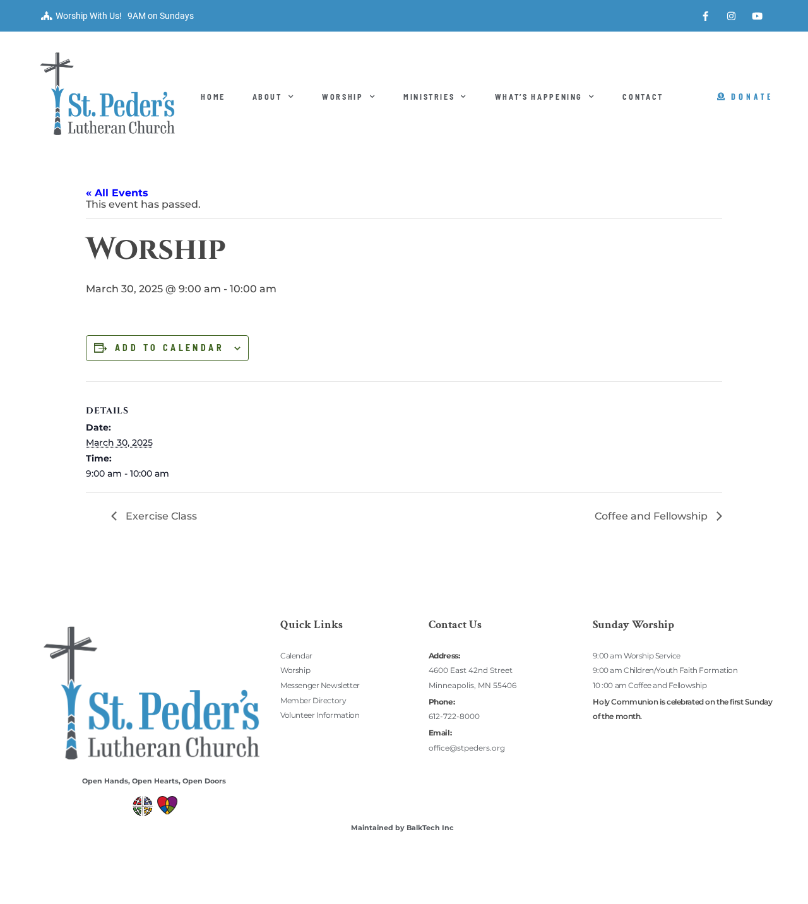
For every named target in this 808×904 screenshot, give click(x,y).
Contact (642, 96)
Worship (343, 96)
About (267, 96)
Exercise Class (160, 516)
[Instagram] (731, 15)
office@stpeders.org (467, 747)
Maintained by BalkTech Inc (402, 827)
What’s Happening (539, 96)
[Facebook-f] (705, 15)
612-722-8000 (454, 716)
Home (213, 96)
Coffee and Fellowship (652, 516)
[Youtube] (757, 15)
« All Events (117, 193)
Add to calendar (169, 347)
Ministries (429, 96)
